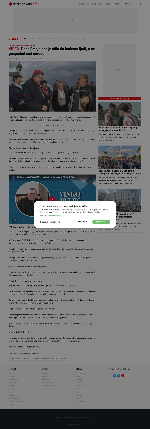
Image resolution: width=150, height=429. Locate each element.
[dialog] (75, 214)
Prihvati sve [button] (101, 222)
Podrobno (96, 212)
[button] (75, 216)
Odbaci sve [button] (82, 222)
